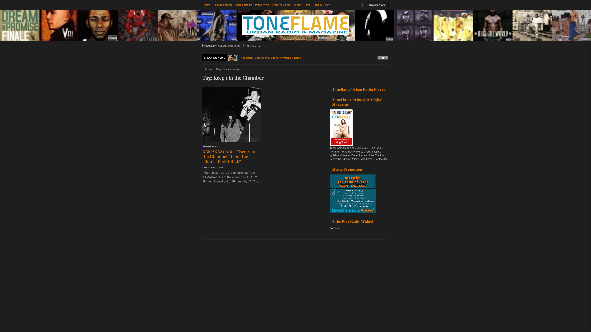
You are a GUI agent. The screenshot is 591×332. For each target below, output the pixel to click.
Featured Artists (223, 4)
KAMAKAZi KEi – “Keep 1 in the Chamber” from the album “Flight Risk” (229, 156)
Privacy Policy (322, 4)
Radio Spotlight (243, 4)
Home (207, 4)
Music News (262, 4)
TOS (308, 4)
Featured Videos (281, 4)
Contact (298, 4)
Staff (204, 167)
